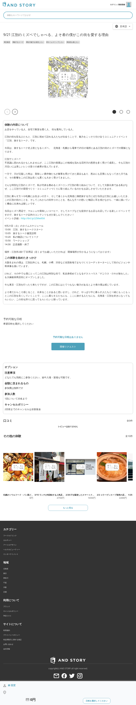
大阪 (5, 587)
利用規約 (6, 630)
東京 (5, 573)
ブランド (6, 606)
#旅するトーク (18, 42)
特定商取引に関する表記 (12, 639)
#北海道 (7, 42)
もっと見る (68, 507)
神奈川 (5, 578)
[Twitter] (72, 675)
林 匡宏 (12, 685)
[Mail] (56, 675)
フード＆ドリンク (10, 535)
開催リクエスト (68, 346)
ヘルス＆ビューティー (11, 549)
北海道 (5, 568)
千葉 (5, 582)
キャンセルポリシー (10, 611)
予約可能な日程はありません (68, 336)
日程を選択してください (97, 700)
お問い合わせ (8, 644)
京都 (5, 592)
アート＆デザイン (10, 545)
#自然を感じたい (73, 42)
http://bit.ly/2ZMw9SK (33, 218)
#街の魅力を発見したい (35, 42)
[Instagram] (79, 675)
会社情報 (6, 649)
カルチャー (7, 540)
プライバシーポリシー (11, 635)
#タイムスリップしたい (55, 42)
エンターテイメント (10, 554)
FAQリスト (7, 616)
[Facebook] (64, 675)
